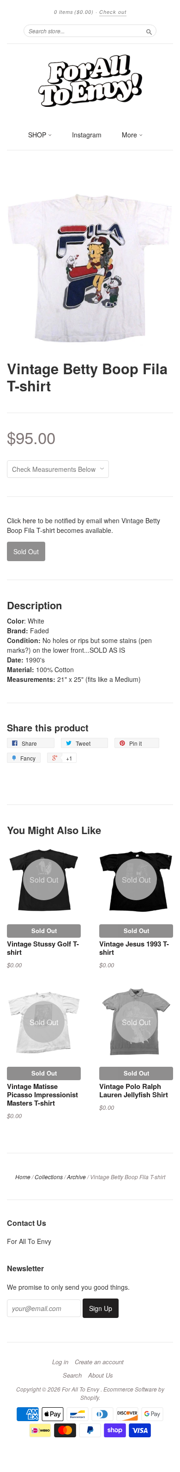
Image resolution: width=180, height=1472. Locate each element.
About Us (100, 1375)
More (130, 134)
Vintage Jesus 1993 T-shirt (134, 948)
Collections (49, 1177)
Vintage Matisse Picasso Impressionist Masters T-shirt (42, 1094)
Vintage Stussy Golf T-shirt (43, 948)
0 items (74, 11)
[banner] (90, 80)
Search (72, 1375)
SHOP (38, 134)
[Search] (149, 30)
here (29, 520)
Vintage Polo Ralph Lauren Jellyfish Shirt (133, 1090)
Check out (112, 11)
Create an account (99, 1362)
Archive (76, 1177)
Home (22, 1177)
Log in (60, 1362)
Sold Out (44, 930)
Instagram (87, 134)
